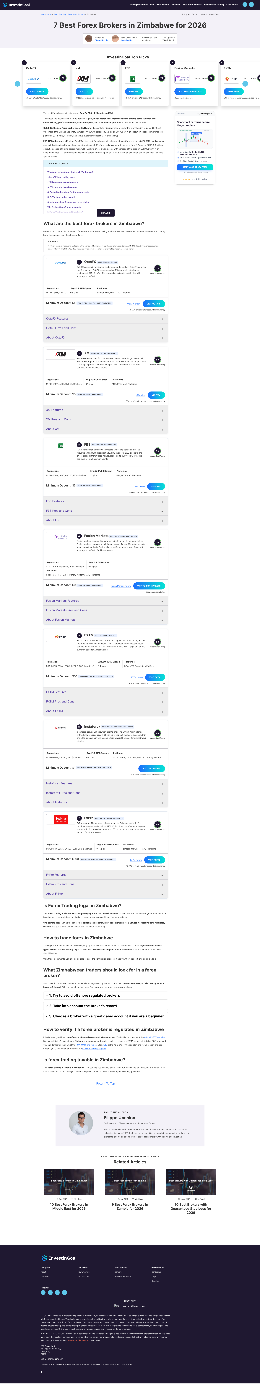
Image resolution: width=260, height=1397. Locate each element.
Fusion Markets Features (62, 600)
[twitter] (43, 1292)
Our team (45, 1276)
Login (154, 1276)
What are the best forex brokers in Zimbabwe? (70, 172)
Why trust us (83, 1276)
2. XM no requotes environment (62, 182)
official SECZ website (154, 1037)
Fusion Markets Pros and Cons (66, 610)
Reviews (176, 4)
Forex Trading (60, 14)
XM (78, 68)
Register (155, 1281)
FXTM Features (56, 692)
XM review (140, 395)
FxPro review (136, 860)
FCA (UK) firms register (87, 1045)
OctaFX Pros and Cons (61, 328)
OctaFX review (133, 304)
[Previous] (17, 84)
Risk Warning (127, 1364)
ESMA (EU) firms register (94, 1048)
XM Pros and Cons (58, 419)
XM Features (54, 410)
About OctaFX (55, 337)
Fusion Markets (184, 68)
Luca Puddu (126, 40)
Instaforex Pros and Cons (63, 793)
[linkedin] (57, 1292)
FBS (127, 68)
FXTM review (137, 677)
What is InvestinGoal (210, 14)
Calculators (232, 4)
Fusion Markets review (121, 586)
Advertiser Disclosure (78, 1340)
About (43, 1272)
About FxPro (54, 893)
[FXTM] (231, 79)
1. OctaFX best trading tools (60, 177)
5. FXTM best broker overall (61, 197)
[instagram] (64, 1292)
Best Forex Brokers (192, 4)
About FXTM (54, 711)
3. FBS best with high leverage (62, 187)
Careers (118, 1272)
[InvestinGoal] (24, 4)
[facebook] (50, 1292)
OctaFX (31, 68)
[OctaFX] (33, 79)
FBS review (140, 486)
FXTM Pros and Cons (60, 701)
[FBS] (132, 79)
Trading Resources (138, 4)
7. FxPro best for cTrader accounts (64, 207)
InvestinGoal (46, 14)
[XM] (83, 79)
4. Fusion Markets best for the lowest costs (68, 192)
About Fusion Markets (61, 619)
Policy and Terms (190, 14)
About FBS (53, 520)
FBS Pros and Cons (59, 510)
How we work (84, 1272)
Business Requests (123, 1276)
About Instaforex (57, 802)
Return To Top (105, 1083)
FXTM (228, 68)
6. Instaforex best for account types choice (68, 202)
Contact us (156, 1272)
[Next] (245, 84)
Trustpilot (130, 1301)
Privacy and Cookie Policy (92, 1364)
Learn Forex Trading (214, 4)
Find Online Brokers (159, 4)
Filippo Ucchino (102, 40)
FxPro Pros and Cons (60, 884)
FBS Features (55, 501)
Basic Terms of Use (112, 1364)
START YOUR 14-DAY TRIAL (195, 167)
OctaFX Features (57, 318)
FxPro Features (56, 874)
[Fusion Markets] (181, 79)
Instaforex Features (59, 783)
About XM (52, 429)
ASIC (105, 1045)
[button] (245, 4)
